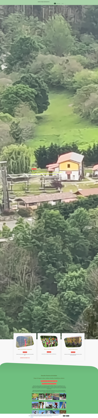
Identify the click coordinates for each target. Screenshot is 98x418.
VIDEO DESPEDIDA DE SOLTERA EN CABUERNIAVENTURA (49, 383)
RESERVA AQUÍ (25, 352)
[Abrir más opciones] (65, 3)
